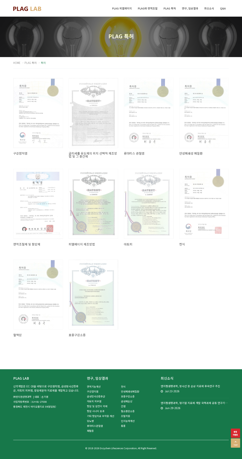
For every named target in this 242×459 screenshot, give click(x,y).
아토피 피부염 (94, 401)
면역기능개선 (94, 386)
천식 (123, 386)
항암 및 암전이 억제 (97, 406)
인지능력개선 (128, 421)
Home (16, 63)
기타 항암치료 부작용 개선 (100, 416)
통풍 (123, 426)
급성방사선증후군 (96, 396)
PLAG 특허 (31, 63)
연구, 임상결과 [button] (190, 8)
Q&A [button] (223, 8)
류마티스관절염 (95, 426)
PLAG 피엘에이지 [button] (122, 8)
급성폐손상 (126, 401)
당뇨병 (90, 421)
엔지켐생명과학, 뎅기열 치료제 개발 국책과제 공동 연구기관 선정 (195, 403)
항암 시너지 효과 (95, 411)
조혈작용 (125, 416)
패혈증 (90, 431)
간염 (123, 406)
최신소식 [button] (209, 8)
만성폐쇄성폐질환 (130, 391)
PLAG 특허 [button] (170, 8)
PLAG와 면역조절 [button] (147, 8)
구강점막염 (92, 391)
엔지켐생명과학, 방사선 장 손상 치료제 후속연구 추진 (190, 386)
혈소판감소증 (128, 411)
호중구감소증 (128, 396)
